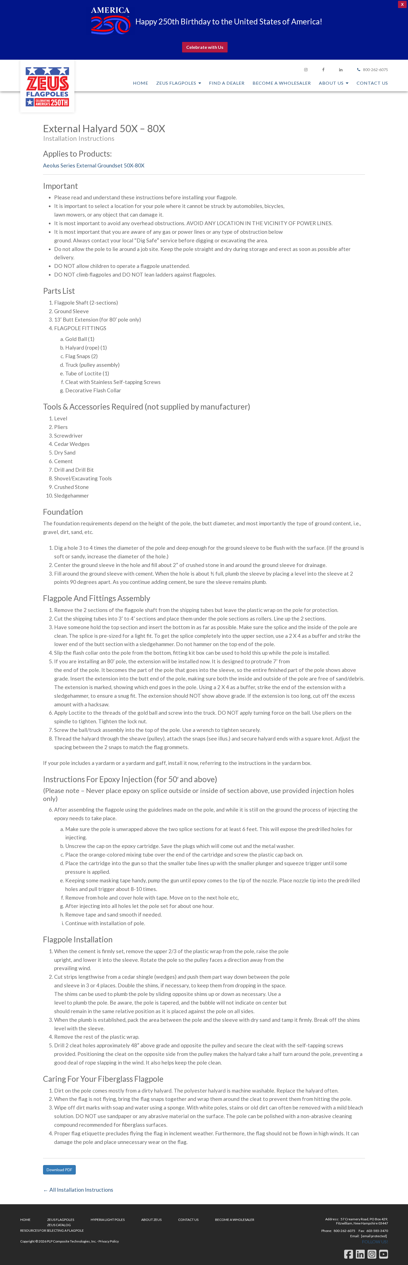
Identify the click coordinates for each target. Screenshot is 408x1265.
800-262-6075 (375, 69)
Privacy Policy (109, 1241)
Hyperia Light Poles (108, 1220)
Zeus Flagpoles (47, 86)
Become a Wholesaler (234, 1220)
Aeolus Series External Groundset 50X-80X (93, 165)
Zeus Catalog (59, 1225)
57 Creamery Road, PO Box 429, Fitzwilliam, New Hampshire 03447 (362, 1221)
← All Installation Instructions (78, 1189)
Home (25, 1220)
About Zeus (151, 1220)
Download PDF (59, 1169)
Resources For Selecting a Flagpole (52, 1230)
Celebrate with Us (204, 47)
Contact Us (188, 1220)
